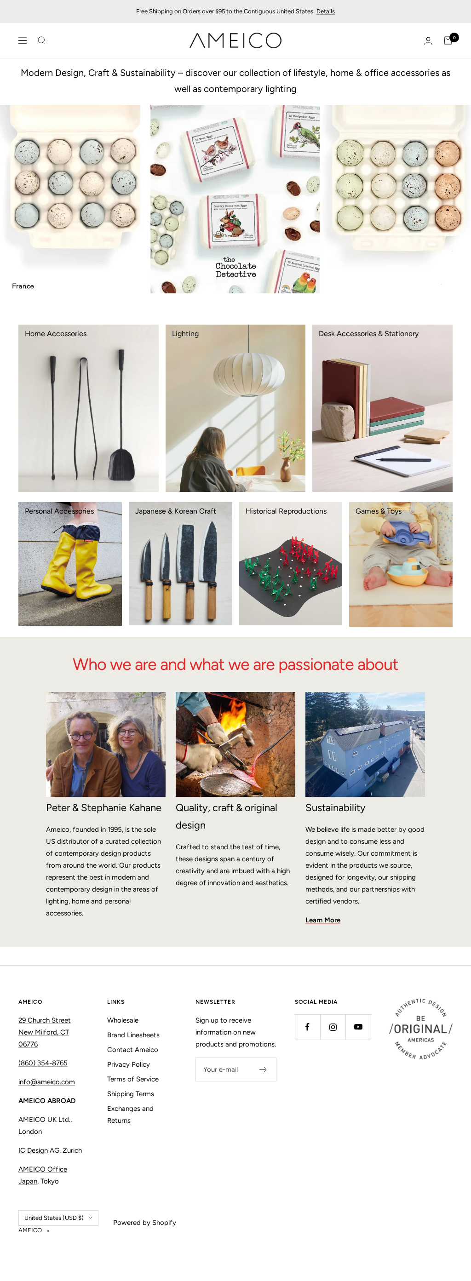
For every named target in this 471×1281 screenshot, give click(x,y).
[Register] (263, 1069)
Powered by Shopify (144, 1222)
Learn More (322, 920)
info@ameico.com (46, 1082)
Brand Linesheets (133, 1035)
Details (325, 11)
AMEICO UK (37, 1119)
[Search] (42, 40)
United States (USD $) (54, 1217)
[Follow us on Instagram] (332, 1027)
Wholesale (122, 1020)
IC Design (33, 1150)
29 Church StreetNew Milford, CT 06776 (44, 1032)
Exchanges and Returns (130, 1114)
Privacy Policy (128, 1064)
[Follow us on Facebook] (307, 1027)
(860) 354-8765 (43, 1063)
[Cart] (448, 40)
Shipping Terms (130, 1094)
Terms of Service (133, 1079)
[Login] (428, 41)
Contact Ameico (132, 1050)
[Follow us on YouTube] (358, 1027)
